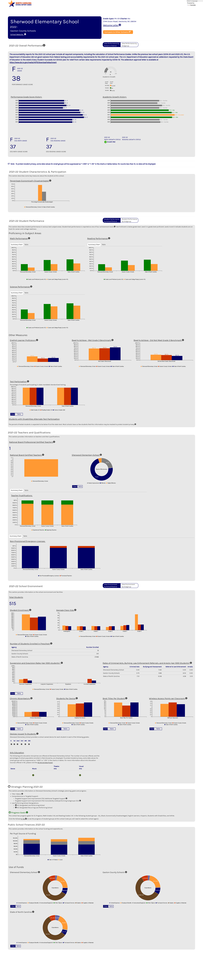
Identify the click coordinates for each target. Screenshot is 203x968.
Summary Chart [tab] (16, 244)
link (24, 819)
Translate (193, 5)
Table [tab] (26, 244)
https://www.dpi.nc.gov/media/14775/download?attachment (33, 62)
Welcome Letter (110, 25)
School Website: (17, 34)
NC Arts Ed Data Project (45, 763)
